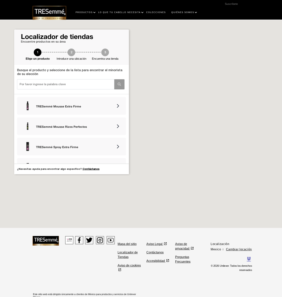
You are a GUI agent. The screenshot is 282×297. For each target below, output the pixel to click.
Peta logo (69, 240)
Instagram (100, 240)
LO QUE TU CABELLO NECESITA (119, 12)
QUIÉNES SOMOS (182, 12)
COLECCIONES (156, 12)
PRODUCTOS (84, 12)
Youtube (111, 240)
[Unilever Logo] (249, 259)
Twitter (89, 240)
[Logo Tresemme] (49, 12)
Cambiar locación (239, 249)
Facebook (79, 240)
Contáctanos (91, 169)
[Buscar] (247, 8)
